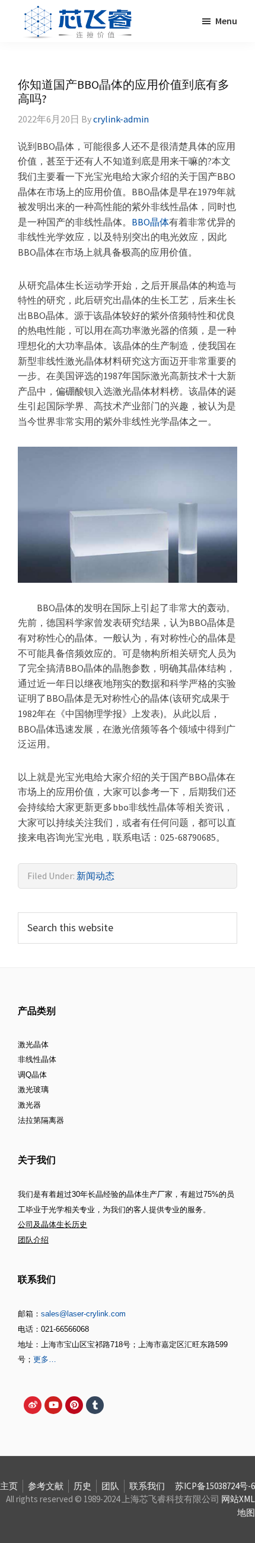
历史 (82, 1486)
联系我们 (147, 1486)
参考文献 (45, 1486)
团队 (110, 1486)
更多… (44, 1359)
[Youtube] (53, 1405)
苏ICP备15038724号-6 (215, 1486)
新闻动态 (95, 876)
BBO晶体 (150, 222)
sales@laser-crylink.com (83, 1313)
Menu (226, 21)
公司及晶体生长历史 (52, 1224)
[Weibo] (33, 1405)
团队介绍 (33, 1239)
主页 (9, 1486)
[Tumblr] (95, 1405)
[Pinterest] (74, 1405)
